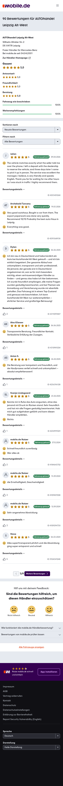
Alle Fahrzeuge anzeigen (31, 647)
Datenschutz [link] (9, 705)
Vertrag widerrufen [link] (12, 696)
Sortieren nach (10, 124)
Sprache (7, 731)
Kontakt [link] (7, 700)
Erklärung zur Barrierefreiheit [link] (17, 714)
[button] (31, 189)
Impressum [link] (8, 686)
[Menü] (57, 6)
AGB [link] (5, 691)
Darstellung (9, 742)
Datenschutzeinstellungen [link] (16, 710)
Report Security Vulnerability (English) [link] (22, 719)
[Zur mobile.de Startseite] (16, 6)
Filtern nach (9, 136)
